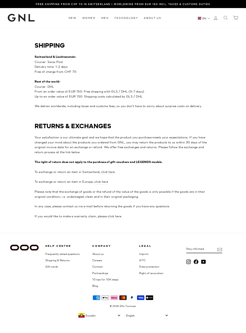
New (72, 18)
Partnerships (100, 273)
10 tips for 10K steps (105, 279)
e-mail (88, 206)
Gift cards (51, 266)
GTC (142, 260)
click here (108, 171)
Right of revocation (151, 273)
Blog (95, 286)
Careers (97, 260)
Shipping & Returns (57, 260)
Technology (126, 18)
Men (105, 18)
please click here (109, 216)
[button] (204, 18)
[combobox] (99, 315)
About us (152, 18)
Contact (97, 266)
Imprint (143, 254)
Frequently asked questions (62, 254)
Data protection (149, 266)
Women (89, 18)
